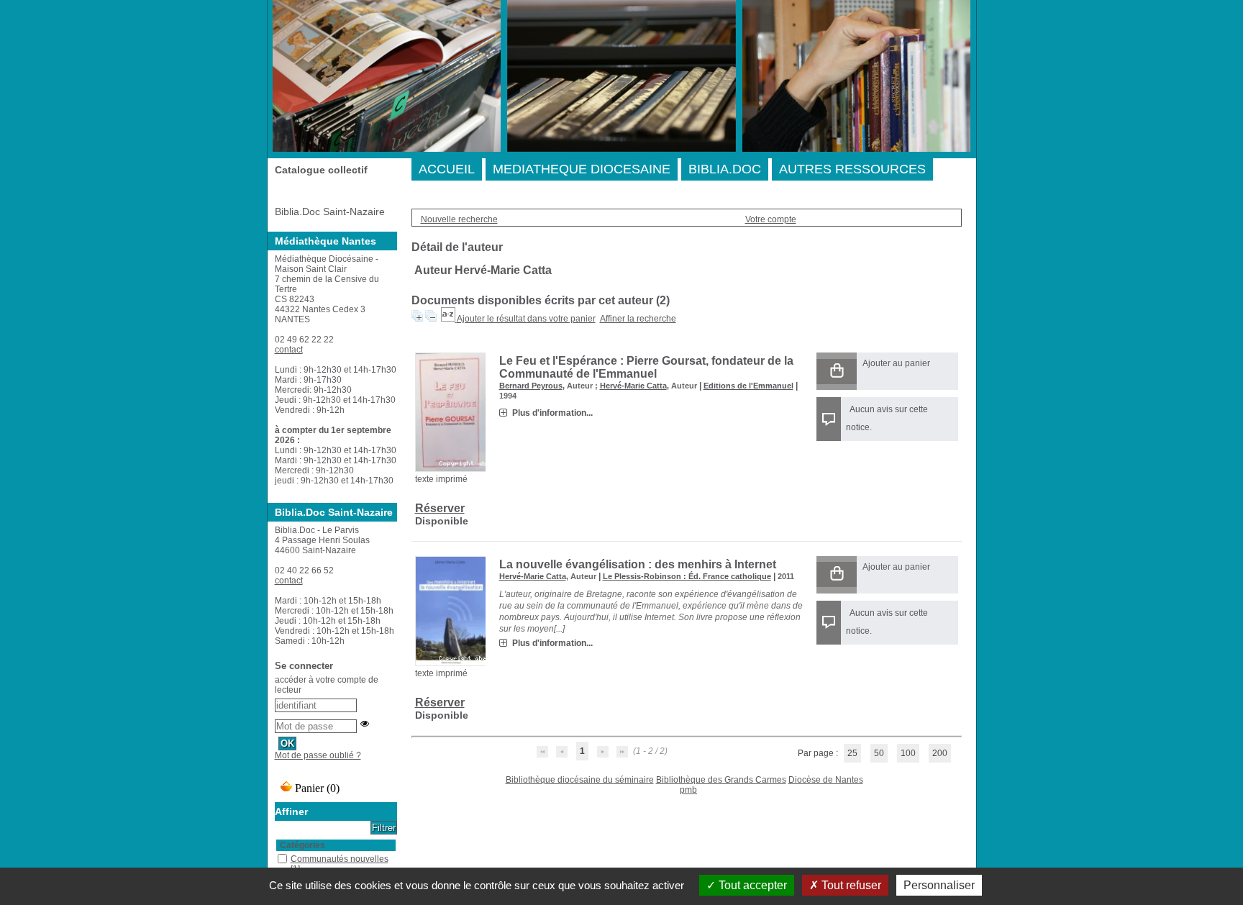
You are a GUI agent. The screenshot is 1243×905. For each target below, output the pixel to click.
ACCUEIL (447, 169)
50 (879, 753)
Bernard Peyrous (531, 385)
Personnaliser (939, 885)
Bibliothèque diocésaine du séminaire (580, 780)
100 (908, 753)
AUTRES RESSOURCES (852, 169)
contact (289, 350)
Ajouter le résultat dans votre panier (526, 319)
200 (939, 753)
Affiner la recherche (638, 319)
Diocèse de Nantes (825, 780)
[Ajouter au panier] (836, 371)
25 (852, 753)
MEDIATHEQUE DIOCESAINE (581, 169)
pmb (688, 790)
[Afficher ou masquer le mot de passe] (364, 723)
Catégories (302, 845)
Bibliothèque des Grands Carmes (721, 780)
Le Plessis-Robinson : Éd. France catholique (687, 576)
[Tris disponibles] (449, 319)
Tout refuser (850, 885)
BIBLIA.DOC (724, 169)
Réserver (440, 508)
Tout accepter (751, 885)
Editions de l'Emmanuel (748, 385)
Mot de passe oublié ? (318, 755)
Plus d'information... (552, 413)
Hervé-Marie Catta (633, 385)
